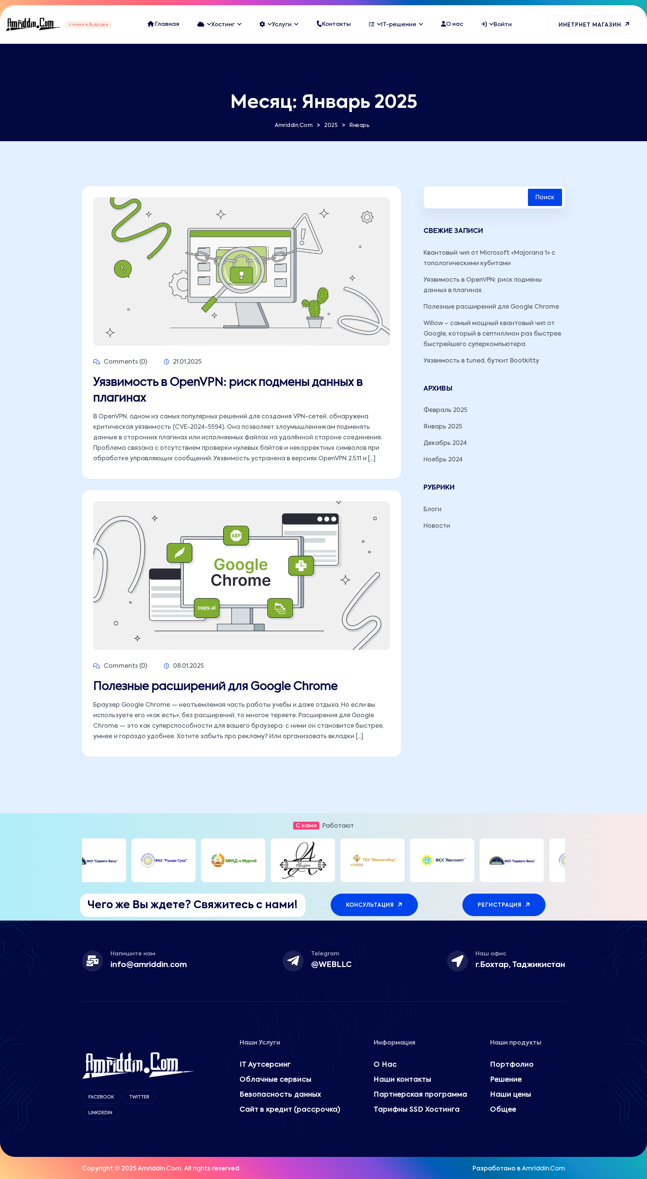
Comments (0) (124, 362)
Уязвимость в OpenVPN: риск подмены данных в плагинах (228, 390)
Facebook (101, 1097)
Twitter (139, 1097)
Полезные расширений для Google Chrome (215, 686)
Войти (502, 24)
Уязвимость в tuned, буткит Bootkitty (481, 361)
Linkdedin (100, 1113)
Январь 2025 (442, 427)
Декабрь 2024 (445, 443)
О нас (454, 24)
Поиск (545, 198)
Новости (436, 526)
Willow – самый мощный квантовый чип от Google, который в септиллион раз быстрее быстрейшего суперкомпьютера (492, 334)
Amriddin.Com (543, 1169)
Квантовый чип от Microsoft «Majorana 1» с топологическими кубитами (489, 258)
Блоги (432, 510)
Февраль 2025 (445, 410)
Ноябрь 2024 (443, 460)
